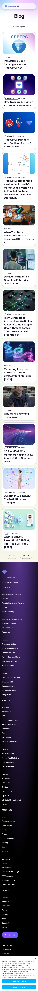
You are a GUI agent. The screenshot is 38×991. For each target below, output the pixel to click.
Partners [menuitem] (5, 910)
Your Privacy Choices (16, 961)
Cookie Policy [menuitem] (5, 953)
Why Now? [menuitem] (6, 599)
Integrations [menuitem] (6, 695)
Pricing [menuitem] (4, 607)
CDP (6, 533)
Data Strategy (10, 492)
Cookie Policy (22, 977)
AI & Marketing (10, 136)
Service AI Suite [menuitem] (8, 666)
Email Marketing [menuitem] (8, 754)
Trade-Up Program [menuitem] (9, 880)
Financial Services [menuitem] (9, 724)
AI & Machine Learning (12, 98)
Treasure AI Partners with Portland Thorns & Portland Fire (17, 143)
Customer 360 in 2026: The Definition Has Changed (17, 499)
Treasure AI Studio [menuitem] (9, 624)
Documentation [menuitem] (8, 838)
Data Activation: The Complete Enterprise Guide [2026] (16, 280)
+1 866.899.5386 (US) (8, 577)
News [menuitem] (4, 919)
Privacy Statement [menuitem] (6, 949)
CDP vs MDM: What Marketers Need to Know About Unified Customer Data (18, 456)
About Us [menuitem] (5, 902)
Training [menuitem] (5, 843)
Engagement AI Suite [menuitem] (10, 648)
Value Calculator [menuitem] (8, 885)
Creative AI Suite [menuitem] (8, 653)
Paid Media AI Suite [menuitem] (9, 661)
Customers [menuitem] (6, 906)
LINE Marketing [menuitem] (8, 767)
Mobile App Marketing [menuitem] (10, 758)
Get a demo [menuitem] (10, 935)
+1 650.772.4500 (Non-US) (10, 582)
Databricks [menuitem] (6, 783)
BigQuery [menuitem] (5, 787)
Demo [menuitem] (4, 863)
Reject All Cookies (19, 987)
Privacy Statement (8, 977)
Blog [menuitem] (4, 830)
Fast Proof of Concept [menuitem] (10, 872)
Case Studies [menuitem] (7, 825)
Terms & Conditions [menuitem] (7, 945)
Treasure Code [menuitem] (8, 628)
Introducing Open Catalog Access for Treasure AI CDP (15, 64)
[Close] (35, 958)
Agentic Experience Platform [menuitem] (13, 603)
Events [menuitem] (4, 847)
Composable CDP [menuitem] (9, 686)
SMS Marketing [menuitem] (8, 762)
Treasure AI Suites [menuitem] (9, 644)
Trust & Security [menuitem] (8, 612)
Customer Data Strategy (12, 447)
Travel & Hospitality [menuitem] (9, 742)
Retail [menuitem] (4, 733)
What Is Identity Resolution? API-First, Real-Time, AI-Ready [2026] (17, 542)
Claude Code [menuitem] (7, 791)
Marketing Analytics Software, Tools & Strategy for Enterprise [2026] (17, 374)
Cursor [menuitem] (4, 804)
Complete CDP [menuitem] (7, 682)
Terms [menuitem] (4, 927)
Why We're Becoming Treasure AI (16, 415)
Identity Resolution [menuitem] (9, 690)
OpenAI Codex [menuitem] (7, 796)
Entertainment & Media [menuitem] (10, 720)
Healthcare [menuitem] (6, 729)
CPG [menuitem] (3, 716)
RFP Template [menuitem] (7, 876)
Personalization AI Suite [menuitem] (11, 657)
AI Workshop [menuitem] (7, 867)
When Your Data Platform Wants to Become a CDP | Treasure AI (19, 237)
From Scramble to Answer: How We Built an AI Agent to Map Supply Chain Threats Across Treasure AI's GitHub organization (18, 326)
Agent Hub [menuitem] (6, 632)
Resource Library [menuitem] (8, 821)
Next (25, 555)
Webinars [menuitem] (5, 851)
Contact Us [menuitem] (6, 923)
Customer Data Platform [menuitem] (11, 677)
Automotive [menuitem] (6, 712)
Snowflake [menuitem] (6, 779)
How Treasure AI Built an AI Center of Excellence (18, 103)
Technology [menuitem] (6, 737)
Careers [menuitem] (5, 914)
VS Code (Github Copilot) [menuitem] (11, 800)
